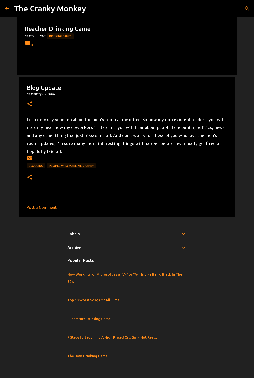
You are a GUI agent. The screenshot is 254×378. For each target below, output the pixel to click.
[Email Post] (29, 160)
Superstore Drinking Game (89, 319)
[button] (29, 104)
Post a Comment (42, 207)
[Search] (247, 9)
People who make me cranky (71, 165)
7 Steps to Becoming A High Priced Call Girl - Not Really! (112, 337)
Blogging (36, 165)
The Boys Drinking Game (87, 356)
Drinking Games (60, 36)
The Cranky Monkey (50, 8)
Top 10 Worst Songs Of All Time (93, 300)
